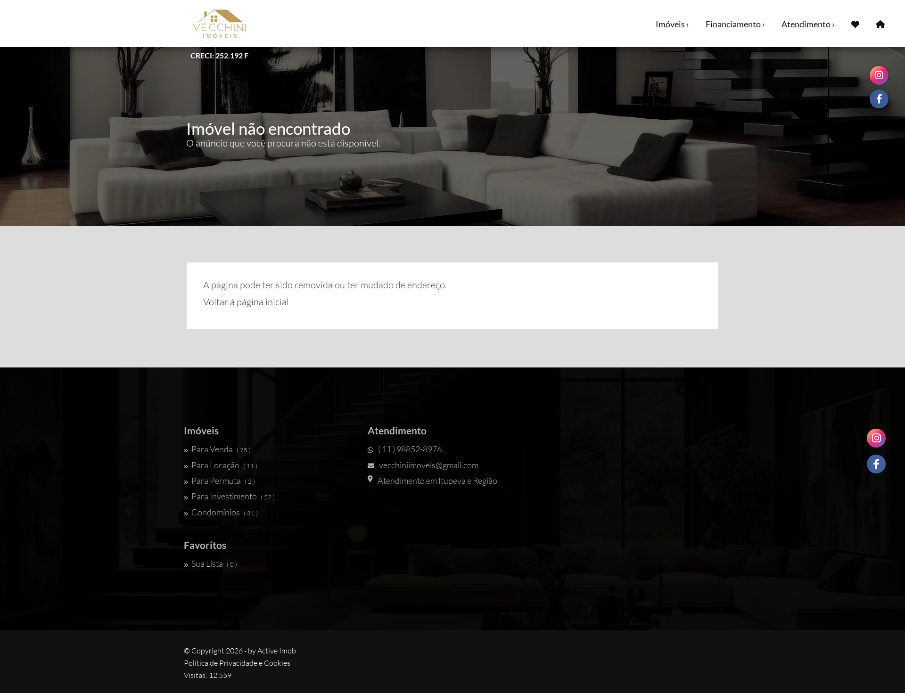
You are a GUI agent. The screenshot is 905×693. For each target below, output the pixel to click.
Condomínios (224, 512)
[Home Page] (880, 23)
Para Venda (221, 449)
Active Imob (276, 650)
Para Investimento (233, 496)
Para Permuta (223, 480)
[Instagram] (876, 438)
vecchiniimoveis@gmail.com (428, 465)
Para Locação (224, 465)
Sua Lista (214, 563)
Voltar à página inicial (246, 302)
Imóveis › (672, 24)
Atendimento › (808, 24)
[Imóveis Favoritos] (855, 23)
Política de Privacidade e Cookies (237, 663)
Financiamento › (735, 24)
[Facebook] (876, 464)
